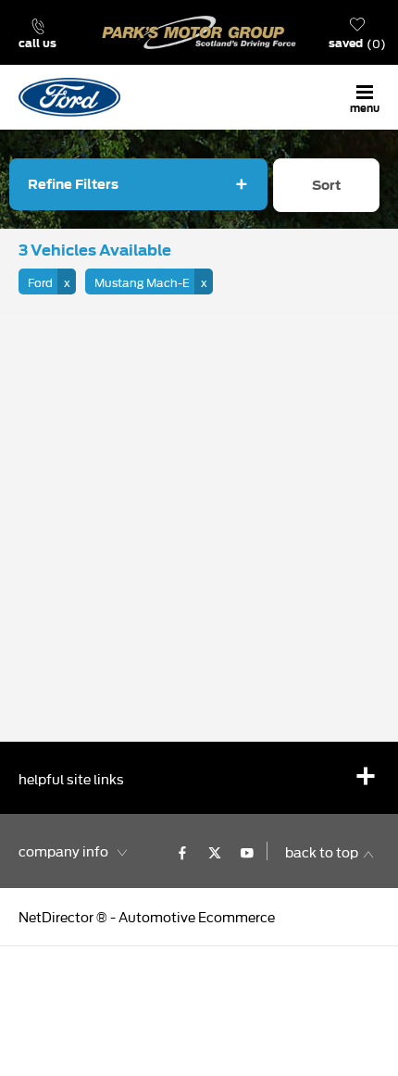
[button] (47, 281)
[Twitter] (214, 851)
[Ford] (69, 97)
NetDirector (57, 916)
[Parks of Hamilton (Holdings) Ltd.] (199, 32)
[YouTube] (247, 851)
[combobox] (326, 190)
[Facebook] (182, 851)
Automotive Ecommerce (196, 916)
